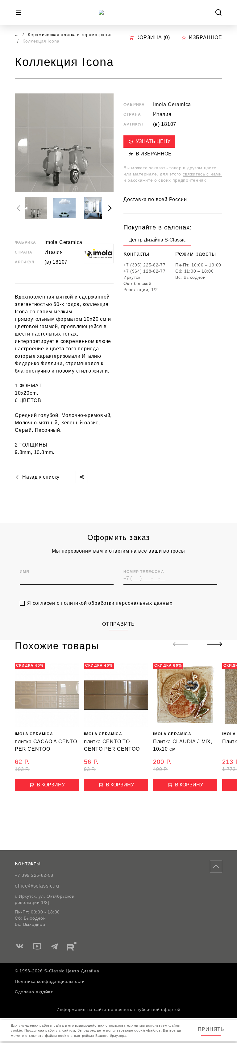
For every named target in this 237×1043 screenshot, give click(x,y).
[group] (157, 241)
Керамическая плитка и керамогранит (70, 34)
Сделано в (26, 991)
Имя (25, 572)
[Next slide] (110, 208)
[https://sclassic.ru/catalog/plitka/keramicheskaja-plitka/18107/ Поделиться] (82, 477)
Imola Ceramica (63, 242)
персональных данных (144, 603)
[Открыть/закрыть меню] (18, 12)
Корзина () (153, 37)
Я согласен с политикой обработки (100, 603)
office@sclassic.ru (37, 885)
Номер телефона (143, 572)
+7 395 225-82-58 (34, 875)
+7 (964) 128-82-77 (144, 271)
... (17, 34)
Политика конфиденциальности (50, 981)
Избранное (205, 37)
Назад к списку (41, 477)
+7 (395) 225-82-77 (144, 264)
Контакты (28, 863)
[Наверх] (216, 866)
